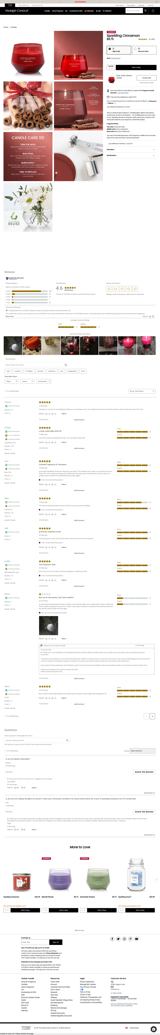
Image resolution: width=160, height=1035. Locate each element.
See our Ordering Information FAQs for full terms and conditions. (124, 1005)
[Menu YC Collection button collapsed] (111, 11)
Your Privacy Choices (88, 987)
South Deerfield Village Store (61, 1000)
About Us (24, 1005)
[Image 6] (27, 207)
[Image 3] (78, 106)
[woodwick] (24, 5)
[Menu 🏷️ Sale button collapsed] (100, 11)
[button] (154, 1029)
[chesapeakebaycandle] (38, 5)
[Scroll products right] (156, 879)
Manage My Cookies (88, 984)
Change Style (146, 78)
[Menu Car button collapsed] (67, 11)
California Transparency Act (90, 997)
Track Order (55, 982)
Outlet (23, 1000)
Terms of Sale (85, 995)
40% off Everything (80, 2)
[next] (100, 2)
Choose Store (115, 58)
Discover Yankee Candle (30, 997)
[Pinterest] (130, 939)
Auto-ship (54, 995)
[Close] (156, 1)
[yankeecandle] (11, 5)
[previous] (60, 2)
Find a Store (55, 990)
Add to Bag (136, 67)
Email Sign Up (25, 938)
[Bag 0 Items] (153, 11)
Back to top (79, 930)
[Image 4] (27, 156)
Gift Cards (25, 1003)
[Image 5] (78, 156)
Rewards (54, 992)
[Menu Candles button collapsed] (50, 11)
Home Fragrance (57, 11)
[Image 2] (78, 55)
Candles (47, 11)
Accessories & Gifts (76, 11)
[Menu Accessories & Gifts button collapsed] (82, 11)
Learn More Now (123, 93)
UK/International (57, 1003)
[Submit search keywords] (145, 10)
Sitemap (24, 1010)
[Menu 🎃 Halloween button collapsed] (93, 11)
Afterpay (54, 997)
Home (6, 27)
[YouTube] (136, 939)
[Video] (27, 106)
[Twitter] (118, 939)
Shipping (54, 1005)
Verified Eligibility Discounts (61, 1016)
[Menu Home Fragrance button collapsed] (63, 11)
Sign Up (56, 942)
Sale (23, 995)
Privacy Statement (52, 953)
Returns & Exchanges (59, 1008)
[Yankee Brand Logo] (17, 11)
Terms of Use (85, 992)
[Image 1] (27, 55)
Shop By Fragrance (28, 982)
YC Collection (107, 11)
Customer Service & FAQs (60, 987)
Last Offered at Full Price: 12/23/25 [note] (120, 143)
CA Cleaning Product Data (90, 1000)
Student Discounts (58, 1013)
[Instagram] (124, 939)
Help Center (117, 993)
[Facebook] (112, 939)
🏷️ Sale (98, 11)
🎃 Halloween (89, 11)
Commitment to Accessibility (91, 1002)
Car (22, 990)
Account (54, 984)
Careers (24, 1008)
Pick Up (53, 1010)
